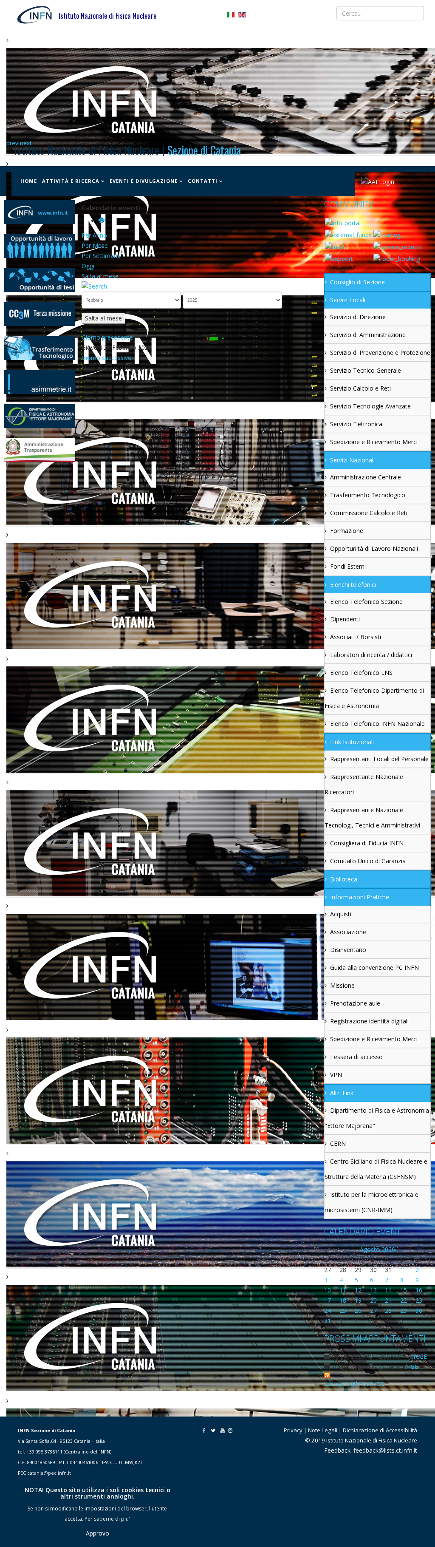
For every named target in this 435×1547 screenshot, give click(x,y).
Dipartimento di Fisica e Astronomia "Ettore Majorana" (377, 1118)
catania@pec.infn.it (49, 1473)
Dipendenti (345, 619)
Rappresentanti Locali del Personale (379, 759)
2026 (388, 1249)
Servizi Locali (347, 300)
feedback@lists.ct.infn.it (385, 1450)
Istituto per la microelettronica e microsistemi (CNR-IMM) (371, 1202)
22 (403, 1300)
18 (342, 1300)
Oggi (88, 266)
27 (373, 1310)
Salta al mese (100, 276)
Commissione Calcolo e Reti (368, 513)
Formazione (346, 531)
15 (403, 1290)
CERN (338, 1143)
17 (327, 1300)
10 (327, 1290)
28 (388, 1310)
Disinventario (348, 950)
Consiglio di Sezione (357, 282)
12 (358, 1290)
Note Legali (322, 1430)
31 (327, 1321)
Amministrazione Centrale (365, 477)
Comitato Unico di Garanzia (368, 861)
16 (418, 1290)
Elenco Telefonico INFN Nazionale (377, 724)
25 (342, 1310)
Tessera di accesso (356, 1057)
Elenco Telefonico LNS (361, 673)
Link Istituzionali (352, 742)
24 (327, 1310)
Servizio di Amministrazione (368, 335)
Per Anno (94, 235)
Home (28, 181)
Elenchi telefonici (353, 585)
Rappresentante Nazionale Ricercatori (364, 784)
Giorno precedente (107, 337)
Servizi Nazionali (352, 460)
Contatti (203, 181)
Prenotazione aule (355, 1003)
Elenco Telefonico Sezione (366, 602)
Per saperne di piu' (107, 1518)
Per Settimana (101, 256)
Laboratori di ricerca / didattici (371, 655)
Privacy (293, 1430)
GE (414, 1367)
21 (388, 1300)
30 (418, 1310)
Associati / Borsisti (355, 637)
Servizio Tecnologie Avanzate (370, 406)
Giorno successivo (107, 358)
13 (373, 1290)
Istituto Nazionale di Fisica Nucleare (107, 16)
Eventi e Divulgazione (144, 181)
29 (403, 1310)
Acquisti (340, 914)
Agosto (370, 1249)
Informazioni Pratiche (359, 897)
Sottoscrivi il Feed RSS (354, 1384)
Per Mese (95, 245)
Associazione (348, 932)
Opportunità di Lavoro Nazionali (374, 548)
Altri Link (341, 1093)
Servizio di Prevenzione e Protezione (380, 352)
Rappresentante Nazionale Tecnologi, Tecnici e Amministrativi (372, 817)
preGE (418, 1356)
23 (418, 1300)
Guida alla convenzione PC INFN (374, 967)
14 (388, 1290)
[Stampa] (102, 221)
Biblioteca (343, 879)
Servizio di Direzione (358, 317)
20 (373, 1300)
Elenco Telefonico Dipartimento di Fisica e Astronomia (374, 698)
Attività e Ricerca (70, 181)
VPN (336, 1075)
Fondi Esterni (348, 566)
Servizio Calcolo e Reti (360, 388)
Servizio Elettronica (356, 424)
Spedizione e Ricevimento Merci (374, 442)
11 (342, 1290)
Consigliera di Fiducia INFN (367, 843)
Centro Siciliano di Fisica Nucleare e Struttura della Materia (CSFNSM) (376, 1169)
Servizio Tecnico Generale (365, 370)
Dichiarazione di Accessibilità (380, 1430)
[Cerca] (200, 286)
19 (358, 1300)
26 (358, 1310)
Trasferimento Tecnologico (367, 495)
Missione (342, 985)
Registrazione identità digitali (369, 1021)
